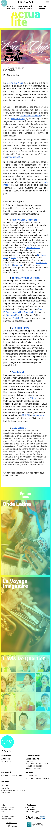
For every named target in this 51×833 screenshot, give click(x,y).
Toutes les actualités (11, 776)
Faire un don (11, 7)
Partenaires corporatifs (37, 778)
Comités (5, 788)
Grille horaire (32, 759)
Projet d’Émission (34, 766)
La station (6, 755)
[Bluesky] (27, 2)
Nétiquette (6, 761)
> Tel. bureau (31, 805)
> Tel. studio (30, 809)
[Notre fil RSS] (10, 751)
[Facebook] (18, 2)
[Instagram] (24, 2)
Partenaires (31, 776)
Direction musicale (35, 768)
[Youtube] (21, 2)
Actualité (6, 772)
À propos (5, 759)
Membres (29, 772)
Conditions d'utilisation (13, 790)
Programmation (33, 755)
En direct (30, 761)
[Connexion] (32, 2)
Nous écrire (7, 793)
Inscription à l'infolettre (25, 7)
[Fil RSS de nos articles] (30, 2)
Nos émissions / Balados (37, 764)
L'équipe (5, 786)
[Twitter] (8, 751)
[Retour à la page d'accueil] (7, 741)
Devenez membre (43, 7)
